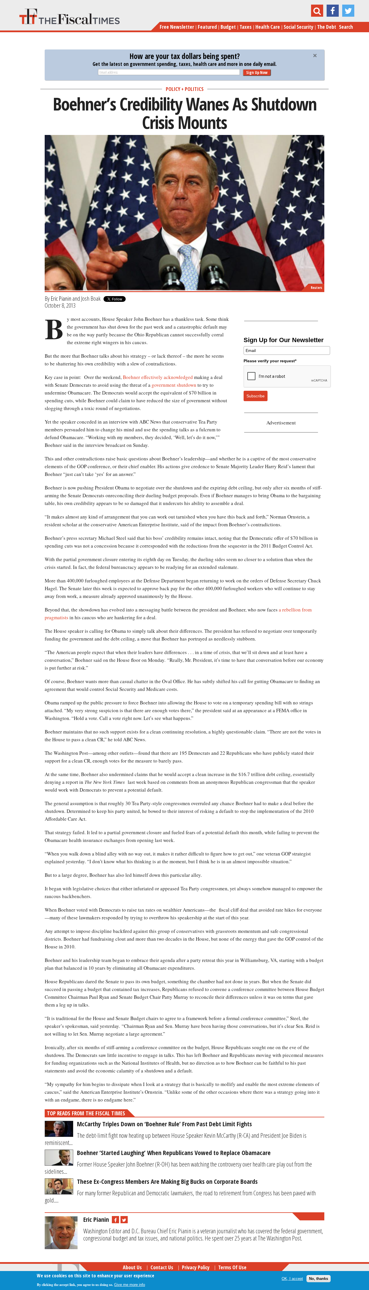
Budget (228, 26)
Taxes (246, 26)
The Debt (326, 26)
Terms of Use (232, 1267)
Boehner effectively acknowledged (158, 377)
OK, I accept (292, 1278)
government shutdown (174, 385)
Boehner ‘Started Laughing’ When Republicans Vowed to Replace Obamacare (174, 1152)
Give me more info (129, 1285)
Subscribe (255, 396)
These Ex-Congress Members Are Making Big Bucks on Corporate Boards (167, 1181)
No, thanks (318, 1278)
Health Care (267, 26)
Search (346, 26)
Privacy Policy (196, 1267)
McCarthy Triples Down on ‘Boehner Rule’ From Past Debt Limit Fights (164, 1123)
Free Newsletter (177, 26)
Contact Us (161, 1267)
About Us (132, 1267)
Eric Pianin (61, 298)
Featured (207, 26)
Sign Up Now (257, 72)
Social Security (298, 26)
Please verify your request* (270, 361)
